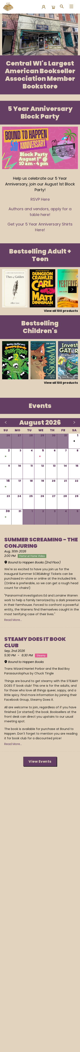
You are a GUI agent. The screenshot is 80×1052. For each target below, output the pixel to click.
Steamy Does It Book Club (35, 642)
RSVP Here (40, 199)
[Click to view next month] (74, 422)
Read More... (13, 620)
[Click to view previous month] (6, 422)
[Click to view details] (15, 288)
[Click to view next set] (7, 289)
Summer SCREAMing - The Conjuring (41, 543)
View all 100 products (61, 311)
